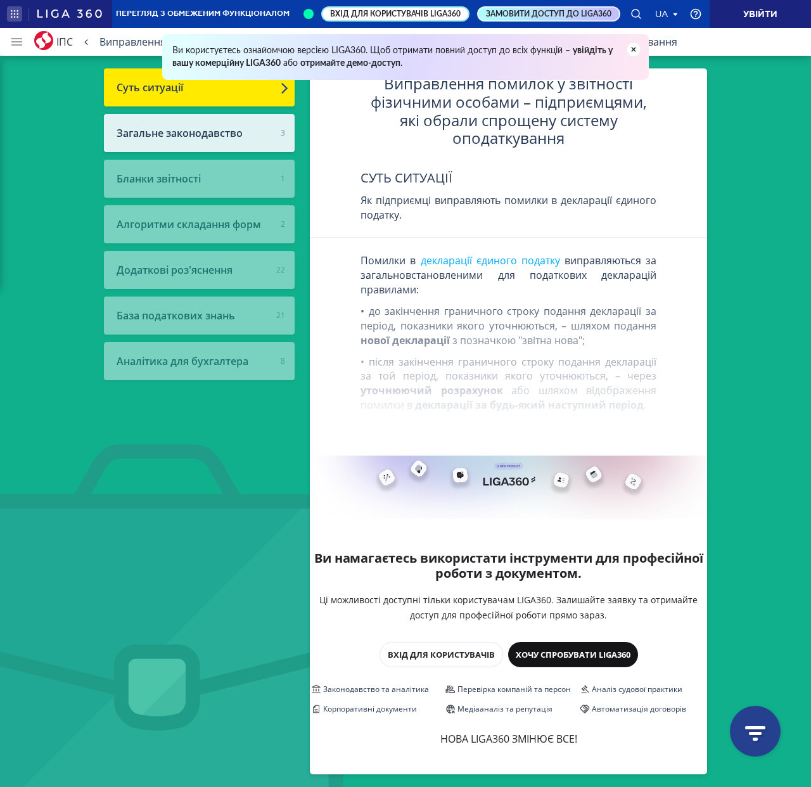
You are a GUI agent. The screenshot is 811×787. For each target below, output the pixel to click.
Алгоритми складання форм (189, 224)
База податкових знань (176, 316)
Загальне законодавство (180, 133)
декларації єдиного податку (490, 260)
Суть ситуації (150, 87)
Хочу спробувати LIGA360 (573, 654)
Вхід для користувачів (441, 654)
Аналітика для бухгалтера (182, 361)
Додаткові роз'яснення (175, 270)
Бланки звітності (159, 179)
